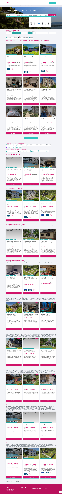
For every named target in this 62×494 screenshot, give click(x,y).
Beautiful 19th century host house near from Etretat (51, 89)
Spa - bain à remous (45, 33)
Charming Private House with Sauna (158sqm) (16, 169)
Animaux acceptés (38, 33)
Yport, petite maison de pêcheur (13, 386)
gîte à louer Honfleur (44, 278)
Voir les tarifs (13, 104)
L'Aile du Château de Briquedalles (30, 56)
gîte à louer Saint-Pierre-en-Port (11, 57)
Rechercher (52, 15)
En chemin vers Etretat (11, 118)
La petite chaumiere (11, 314)
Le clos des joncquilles (11, 277)
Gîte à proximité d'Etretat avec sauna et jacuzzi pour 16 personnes (37, 314)
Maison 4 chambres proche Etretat (30, 89)
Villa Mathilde (26, 202)
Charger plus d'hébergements (31, 137)
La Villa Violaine (44, 56)
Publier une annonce (52, 2)
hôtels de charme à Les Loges (48, 42)
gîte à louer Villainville (27, 170)
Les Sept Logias (27, 118)
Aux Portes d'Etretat (28, 169)
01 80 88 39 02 (23, 487)
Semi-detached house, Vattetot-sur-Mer (32, 241)
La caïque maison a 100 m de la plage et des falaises (51, 386)
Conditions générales (35, 487)
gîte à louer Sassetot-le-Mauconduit (29, 57)
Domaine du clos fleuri (45, 277)
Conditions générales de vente (36, 488)
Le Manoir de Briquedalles (46, 202)
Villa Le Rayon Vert (10, 56)
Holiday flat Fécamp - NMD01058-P (31, 424)
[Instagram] (45, 488)
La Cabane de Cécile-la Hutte (29, 386)
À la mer (50, 33)
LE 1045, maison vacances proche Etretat (15, 350)
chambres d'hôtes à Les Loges (18, 42)
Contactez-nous (47, 487)
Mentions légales (34, 489)
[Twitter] (48, 488)
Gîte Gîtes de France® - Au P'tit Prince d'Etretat (16, 89)
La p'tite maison (44, 241)
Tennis (34, 33)
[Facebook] (46, 488)
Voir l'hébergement (13, 74)
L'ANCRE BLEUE (44, 314)
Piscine (54, 33)
